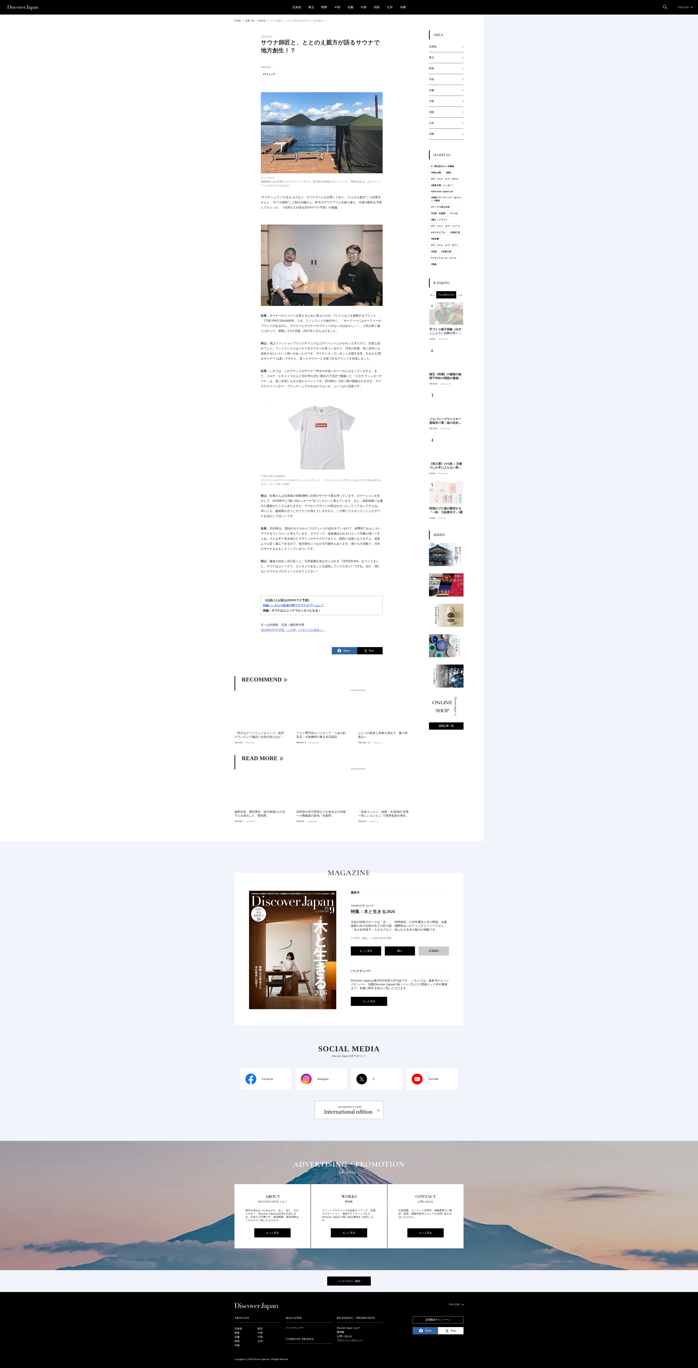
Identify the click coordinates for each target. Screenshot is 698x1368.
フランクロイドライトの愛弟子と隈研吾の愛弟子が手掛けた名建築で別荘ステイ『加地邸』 (445, 510)
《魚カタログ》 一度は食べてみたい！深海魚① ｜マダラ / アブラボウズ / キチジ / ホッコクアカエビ (446, 466)
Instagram (322, 1078)
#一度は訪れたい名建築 (442, 166)
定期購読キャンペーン (438, 1319)
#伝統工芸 (455, 232)
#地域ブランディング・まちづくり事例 (446, 199)
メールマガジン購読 (349, 1281)
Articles (241, 1318)
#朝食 (434, 264)
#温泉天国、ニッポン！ (442, 185)
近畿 (350, 7)
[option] (321, 717)
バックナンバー (295, 1328)
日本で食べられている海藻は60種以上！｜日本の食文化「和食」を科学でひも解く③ (445, 376)
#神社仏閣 (436, 172)
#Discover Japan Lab (442, 191)
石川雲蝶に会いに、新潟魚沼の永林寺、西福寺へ (257, 813)
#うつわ (454, 213)
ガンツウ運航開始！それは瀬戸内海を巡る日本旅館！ (321, 813)
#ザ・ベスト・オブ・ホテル (444, 179)
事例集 (340, 1332)
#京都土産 (446, 251)
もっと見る (366, 951)
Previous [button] (432, 294)
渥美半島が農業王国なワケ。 (377, 811)
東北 (311, 7)
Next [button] (460, 294)
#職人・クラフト (439, 219)
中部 (337, 7)
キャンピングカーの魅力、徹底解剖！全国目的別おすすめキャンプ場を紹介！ (321, 735)
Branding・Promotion (356, 1318)
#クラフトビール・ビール (443, 258)
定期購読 (434, 951)
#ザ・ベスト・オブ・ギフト (444, 245)
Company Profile (300, 1339)
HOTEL (433, 518)
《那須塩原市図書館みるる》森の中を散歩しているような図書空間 (445, 331)
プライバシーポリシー (349, 1340)
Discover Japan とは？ (349, 1328)
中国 (363, 7)
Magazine (294, 1318)
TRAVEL (238, 742)
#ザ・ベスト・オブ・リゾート (446, 226)
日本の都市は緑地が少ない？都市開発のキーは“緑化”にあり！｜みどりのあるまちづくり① (446, 421)
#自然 (434, 251)
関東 (324, 7)
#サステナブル (438, 232)
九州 (390, 7)
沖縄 (403, 7)
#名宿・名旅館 (438, 213)
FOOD (432, 383)
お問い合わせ (344, 1336)
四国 (377, 7)
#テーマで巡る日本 (440, 207)
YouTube (433, 1078)
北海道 (296, 7)
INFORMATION (437, 428)
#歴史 (448, 172)
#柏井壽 (435, 239)
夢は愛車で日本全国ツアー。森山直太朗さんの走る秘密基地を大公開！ (259, 734)
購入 (399, 951)
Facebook (267, 1078)
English (683, 7)
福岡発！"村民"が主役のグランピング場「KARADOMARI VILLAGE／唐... (382, 734)
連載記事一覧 (446, 726)
